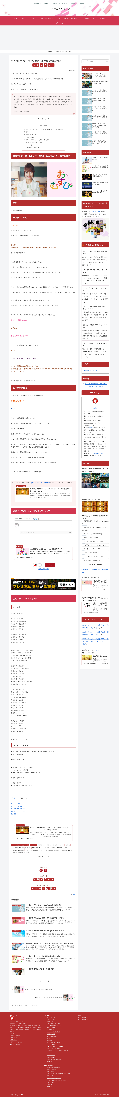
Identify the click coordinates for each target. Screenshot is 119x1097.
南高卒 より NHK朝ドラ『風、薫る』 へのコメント (95, 271)
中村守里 (28, 852)
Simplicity (49, 1084)
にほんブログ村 (43, 569)
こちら (96, 455)
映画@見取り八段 (51, 1069)
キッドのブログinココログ (53, 1023)
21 (12, 814)
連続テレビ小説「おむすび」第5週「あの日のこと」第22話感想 (44, 129)
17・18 (16, 811)
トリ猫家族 (50, 1021)
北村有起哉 (29, 850)
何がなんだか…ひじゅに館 (54, 1059)
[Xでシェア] (34, 65)
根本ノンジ (21, 850)
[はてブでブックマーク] (49, 65)
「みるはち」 (13, 1033)
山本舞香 (62, 845)
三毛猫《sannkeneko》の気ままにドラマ (57, 1050)
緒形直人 (67, 847)
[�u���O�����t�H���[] (47, 888)
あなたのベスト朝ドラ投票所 (40, 483)
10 (21, 806)
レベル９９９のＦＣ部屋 (53, 1032)
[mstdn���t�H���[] (51, 888)
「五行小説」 (13, 1040)
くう (95, 408)
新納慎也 (57, 850)
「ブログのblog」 (14, 1037)
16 (12, 811)
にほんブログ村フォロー (95, 386)
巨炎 (97, 634)
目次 (41, 125)
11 (12, 809)
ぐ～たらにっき (51, 1017)
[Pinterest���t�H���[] (43, 888)
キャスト (29, 145)
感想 (27, 132)
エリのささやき (51, 1027)
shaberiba (49, 1052)
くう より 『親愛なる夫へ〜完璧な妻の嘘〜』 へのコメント (94, 308)
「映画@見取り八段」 (15, 1035)
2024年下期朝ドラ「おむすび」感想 (21, 845)
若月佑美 (15, 852)
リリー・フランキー (45, 847)
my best (91, 427)
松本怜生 (54, 847)
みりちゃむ (64, 850)
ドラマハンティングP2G (53, 1042)
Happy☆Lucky (51, 1019)
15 (24, 809)
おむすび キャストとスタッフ (35, 142)
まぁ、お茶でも (51, 1057)
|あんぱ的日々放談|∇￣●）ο (54, 1025)
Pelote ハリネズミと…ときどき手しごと (57, 1080)
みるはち (49, 1061)
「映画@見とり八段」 (98, 453)
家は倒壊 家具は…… (32, 134)
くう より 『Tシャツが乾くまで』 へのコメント (94, 289)
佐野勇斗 (21, 852)
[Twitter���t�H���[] (36, 888)
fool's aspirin (50, 1040)
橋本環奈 (15, 850)
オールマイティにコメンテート (55, 1046)
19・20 (22, 811)
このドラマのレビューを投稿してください (38, 140)
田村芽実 (49, 845)
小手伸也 (22, 847)
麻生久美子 (35, 847)
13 (18, 809)
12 (15, 809)
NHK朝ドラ (33, 845)
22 (15, 814)
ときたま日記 (50, 1082)
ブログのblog (50, 1071)
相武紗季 (55, 845)
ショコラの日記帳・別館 (53, 1048)
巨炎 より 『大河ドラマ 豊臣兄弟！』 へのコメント (95, 252)
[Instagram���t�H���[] (39, 888)
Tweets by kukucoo (83, 1017)
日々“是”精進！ (51, 1029)
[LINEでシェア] (52, 65)
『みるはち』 (96, 211)
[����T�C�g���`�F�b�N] (32, 888)
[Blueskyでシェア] (41, 65)
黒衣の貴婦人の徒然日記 (53, 1067)
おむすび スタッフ (33, 147)
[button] (107, 61)
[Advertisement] (59, 37)
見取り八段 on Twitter (52, 1076)
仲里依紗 (60, 847)
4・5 (19, 803)
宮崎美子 (42, 850)
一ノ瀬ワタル (50, 850)
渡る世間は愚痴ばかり (52, 1036)
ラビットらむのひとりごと (54, 1078)
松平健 (70, 850)
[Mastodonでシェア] (37, 65)
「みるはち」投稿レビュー (94, 245)
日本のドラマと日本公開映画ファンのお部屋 (58, 1073)
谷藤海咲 (68, 845)
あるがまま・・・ (51, 1038)
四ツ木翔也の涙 (30, 137)
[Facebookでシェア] (45, 65)
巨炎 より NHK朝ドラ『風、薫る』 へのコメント (95, 344)
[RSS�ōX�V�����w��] (54, 888)
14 (21, 809)
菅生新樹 (29, 847)
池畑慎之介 (41, 845)
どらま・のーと (51, 1055)
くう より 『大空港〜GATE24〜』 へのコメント (95, 326)
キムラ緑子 (15, 847)
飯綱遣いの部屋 (51, 1034)
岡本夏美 (36, 850)
